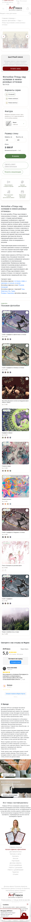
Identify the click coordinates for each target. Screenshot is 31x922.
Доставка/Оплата (15, 852)
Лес (9, 291)
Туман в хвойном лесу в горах (10, 632)
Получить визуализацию (13, 172)
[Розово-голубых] (10, 504)
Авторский (4, 287)
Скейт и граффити (7, 598)
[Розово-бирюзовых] (8, 437)
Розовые (3, 293)
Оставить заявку (15, 68)
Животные (4, 291)
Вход (17, 1)
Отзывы (15, 874)
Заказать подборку (8, 775)
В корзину (15, 156)
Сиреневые (10, 293)
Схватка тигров (6, 466)
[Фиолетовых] (10, 339)
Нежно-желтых (12, 102)
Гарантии (15, 872)
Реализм (21, 285)
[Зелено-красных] (5, 471)
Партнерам (15, 861)
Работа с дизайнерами (15, 870)
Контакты (15, 856)
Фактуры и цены (15, 854)
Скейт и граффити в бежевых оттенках (13, 367)
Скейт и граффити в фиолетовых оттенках (14, 334)
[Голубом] (5, 570)
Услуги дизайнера (15, 865)
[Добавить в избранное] (27, 312)
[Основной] (3, 339)
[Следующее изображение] (27, 36)
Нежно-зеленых (13, 98)
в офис (23, 281)
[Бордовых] (5, 339)
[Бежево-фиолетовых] (5, 437)
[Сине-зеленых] (10, 437)
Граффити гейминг (7, 433)
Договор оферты (15, 863)
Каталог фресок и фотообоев (15, 849)
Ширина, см (8, 137)
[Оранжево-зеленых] (8, 504)
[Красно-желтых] (5, 504)
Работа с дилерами (15, 867)
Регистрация (23, 1)
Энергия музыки (6, 499)
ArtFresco (15, 696)
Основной (11, 94)
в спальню (11, 283)
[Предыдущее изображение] (3, 36)
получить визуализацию (10, 795)
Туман (13, 291)
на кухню (17, 283)
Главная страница (15, 847)
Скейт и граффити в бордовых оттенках (13, 532)
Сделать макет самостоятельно (11, 165)
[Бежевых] (8, 339)
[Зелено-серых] (10, 471)
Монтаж (15, 858)
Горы (23, 289)
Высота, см (19, 137)
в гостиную (16, 281)
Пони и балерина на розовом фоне (12, 565)
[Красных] (8, 471)
